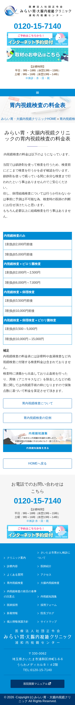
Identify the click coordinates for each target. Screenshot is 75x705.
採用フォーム (49, 604)
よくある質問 (15, 574)
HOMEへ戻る (37, 463)
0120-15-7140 (37, 26)
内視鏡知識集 (49, 596)
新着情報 (12, 613)
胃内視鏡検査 (15, 582)
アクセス (46, 574)
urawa (37, 13)
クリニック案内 (16, 557)
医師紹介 (46, 566)
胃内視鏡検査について (37, 403)
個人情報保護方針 (17, 621)
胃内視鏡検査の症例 (37, 417)
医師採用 (12, 604)
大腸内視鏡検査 (50, 582)
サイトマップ (49, 621)
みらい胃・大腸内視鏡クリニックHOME (28, 118)
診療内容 (12, 566)
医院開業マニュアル (35, 683)
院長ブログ (47, 613)
